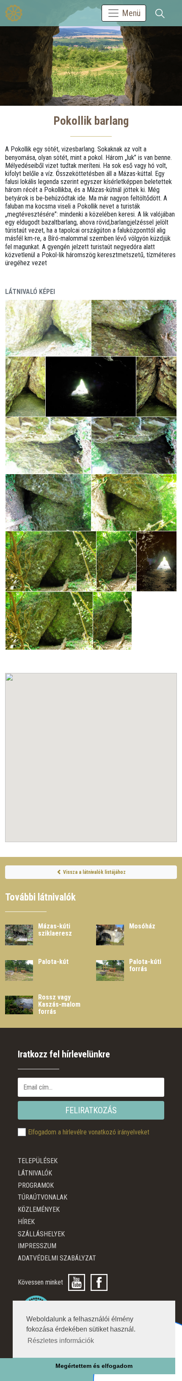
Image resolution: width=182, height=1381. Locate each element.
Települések (38, 1161)
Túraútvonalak (42, 1197)
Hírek (26, 1222)
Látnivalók (35, 1173)
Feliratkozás (91, 1110)
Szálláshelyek (41, 1234)
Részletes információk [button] (61, 1340)
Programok (36, 1185)
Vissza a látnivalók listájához (94, 872)
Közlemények (39, 1209)
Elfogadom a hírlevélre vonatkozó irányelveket (88, 1132)
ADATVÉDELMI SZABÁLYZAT (57, 1258)
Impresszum (37, 1246)
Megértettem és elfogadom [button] (93, 1365)
